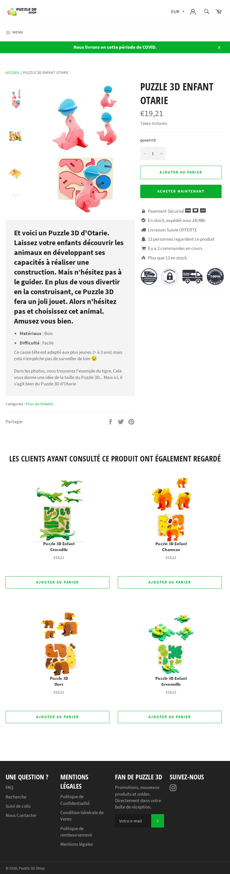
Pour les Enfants (39, 403)
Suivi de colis (18, 806)
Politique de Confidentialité (74, 799)
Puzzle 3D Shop (32, 868)
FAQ (9, 787)
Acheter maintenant (180, 191)
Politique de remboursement (76, 831)
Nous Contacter (21, 815)
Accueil (13, 72)
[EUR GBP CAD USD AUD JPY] (177, 12)
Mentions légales (76, 844)
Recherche (16, 797)
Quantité (148, 140)
